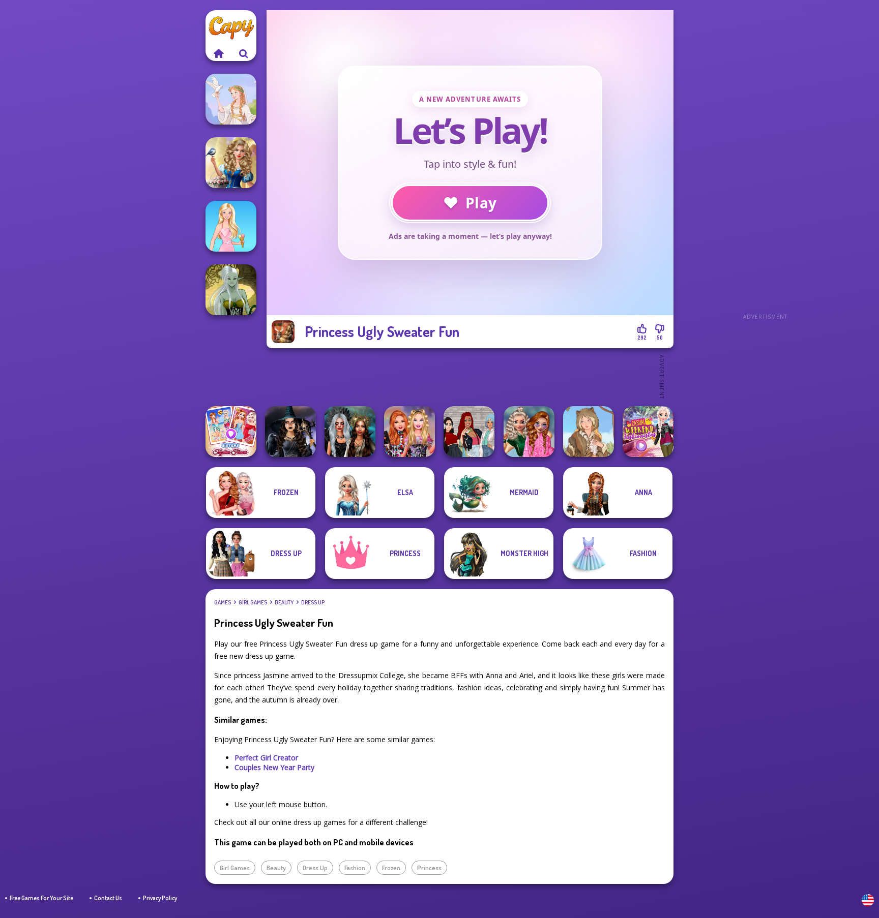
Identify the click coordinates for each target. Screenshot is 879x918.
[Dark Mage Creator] (231, 289)
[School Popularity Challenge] (529, 431)
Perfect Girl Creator (266, 757)
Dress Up (313, 602)
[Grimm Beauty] (588, 431)
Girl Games (253, 602)
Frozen (391, 868)
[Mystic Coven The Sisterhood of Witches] (290, 431)
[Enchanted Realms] (350, 431)
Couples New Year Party (274, 767)
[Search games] (243, 53)
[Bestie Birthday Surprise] (409, 431)
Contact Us (108, 898)
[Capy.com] (218, 53)
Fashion (354, 868)
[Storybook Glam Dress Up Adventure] (231, 162)
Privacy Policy (160, 898)
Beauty (284, 602)
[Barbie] (231, 226)
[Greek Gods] (231, 99)
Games (222, 602)
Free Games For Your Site (41, 898)
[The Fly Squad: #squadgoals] (469, 431)
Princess (429, 868)
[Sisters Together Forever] (231, 431)
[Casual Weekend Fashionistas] (648, 431)
